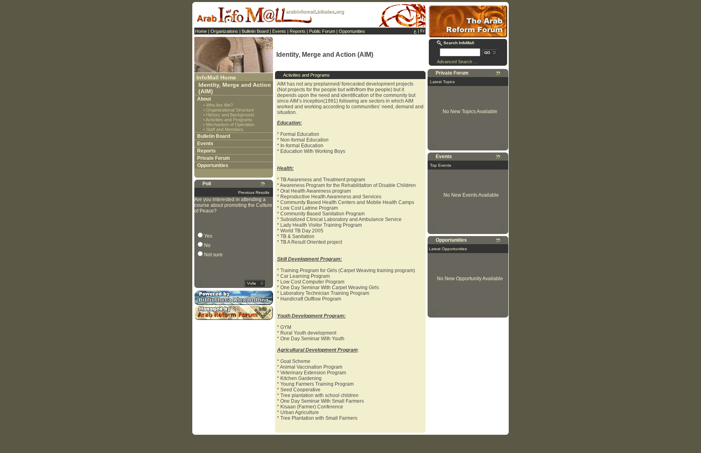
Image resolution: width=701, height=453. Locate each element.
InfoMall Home (216, 77)
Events (279, 31)
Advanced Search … (457, 61)
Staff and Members (224, 129)
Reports (297, 31)
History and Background (230, 114)
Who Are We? (219, 105)
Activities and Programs (229, 119)
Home (201, 31)
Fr (422, 30)
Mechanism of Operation (230, 124)
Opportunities (352, 31)
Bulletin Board (255, 31)
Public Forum (322, 31)
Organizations (224, 31)
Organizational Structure (230, 109)
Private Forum (213, 158)
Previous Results (253, 192)
